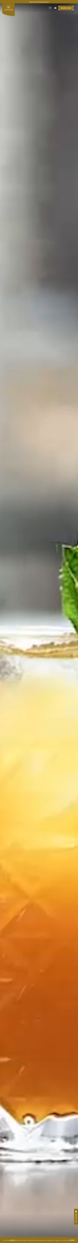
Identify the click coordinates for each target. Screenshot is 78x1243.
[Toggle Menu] (50, 8)
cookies (12, 1240)
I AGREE (72, 1240)
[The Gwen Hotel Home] (9, 10)
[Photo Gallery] (55, 8)
